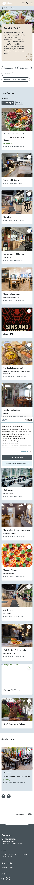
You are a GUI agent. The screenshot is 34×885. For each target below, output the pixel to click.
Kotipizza (7, 217)
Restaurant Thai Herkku (13, 254)
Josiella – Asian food (11, 410)
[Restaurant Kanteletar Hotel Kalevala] (17, 119)
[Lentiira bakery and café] (17, 353)
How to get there (8, 867)
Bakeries (7, 74)
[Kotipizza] (17, 202)
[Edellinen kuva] (3, 796)
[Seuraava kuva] (9, 796)
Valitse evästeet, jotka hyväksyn (16, 463)
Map (20, 103)
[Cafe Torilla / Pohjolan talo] (17, 635)
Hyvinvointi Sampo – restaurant (16, 530)
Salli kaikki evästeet (17, 457)
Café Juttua (8, 490)
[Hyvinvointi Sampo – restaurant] (17, 515)
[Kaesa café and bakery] (17, 279)
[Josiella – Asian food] (17, 395)
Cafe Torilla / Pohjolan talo (14, 650)
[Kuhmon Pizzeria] (17, 555)
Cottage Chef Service (12, 690)
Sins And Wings (9, 334)
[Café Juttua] (17, 475)
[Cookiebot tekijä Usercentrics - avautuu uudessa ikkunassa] (24, 420)
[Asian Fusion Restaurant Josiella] (17, 758)
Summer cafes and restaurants (15, 79)
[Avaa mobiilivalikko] (31, 3)
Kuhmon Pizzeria (10, 570)
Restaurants (8, 68)
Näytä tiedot (24, 451)
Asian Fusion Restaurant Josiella (16, 776)
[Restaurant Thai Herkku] (17, 239)
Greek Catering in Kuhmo (14, 724)
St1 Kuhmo (8, 610)
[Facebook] (3, 878)
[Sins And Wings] (17, 319)
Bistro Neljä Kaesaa (11, 180)
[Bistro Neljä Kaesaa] (17, 165)
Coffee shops (24, 68)
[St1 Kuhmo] (17, 595)
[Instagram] (8, 878)
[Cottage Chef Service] (17, 675)
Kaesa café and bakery (12, 294)
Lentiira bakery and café (13, 368)
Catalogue (9, 103)
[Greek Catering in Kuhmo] (17, 709)
